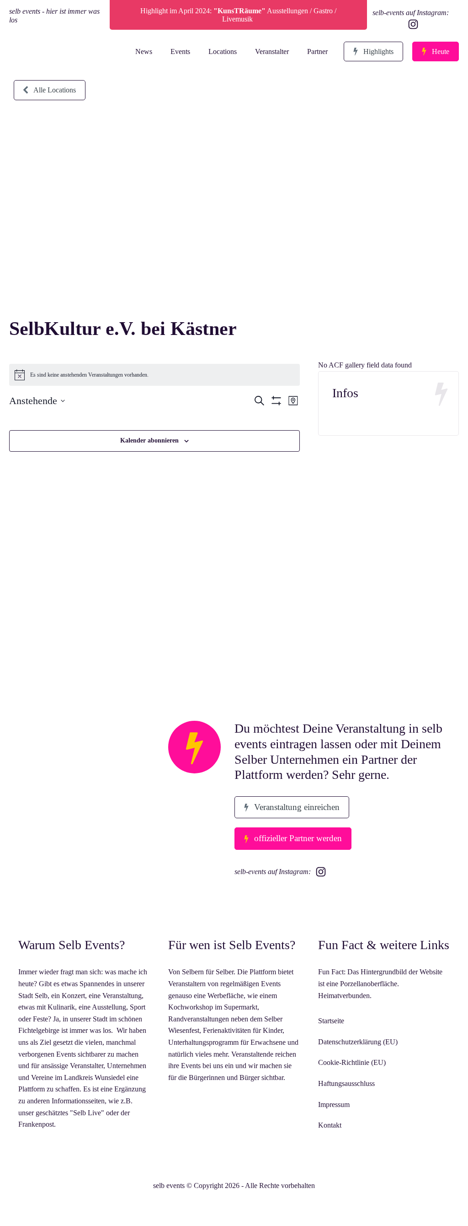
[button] (373, 52)
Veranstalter (272, 51)
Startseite (331, 1021)
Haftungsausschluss (346, 1083)
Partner (317, 51)
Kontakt (329, 1125)
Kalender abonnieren (149, 440)
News (143, 51)
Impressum (334, 1104)
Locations (222, 51)
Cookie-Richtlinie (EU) (352, 1062)
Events (180, 51)
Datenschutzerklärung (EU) (358, 1042)
